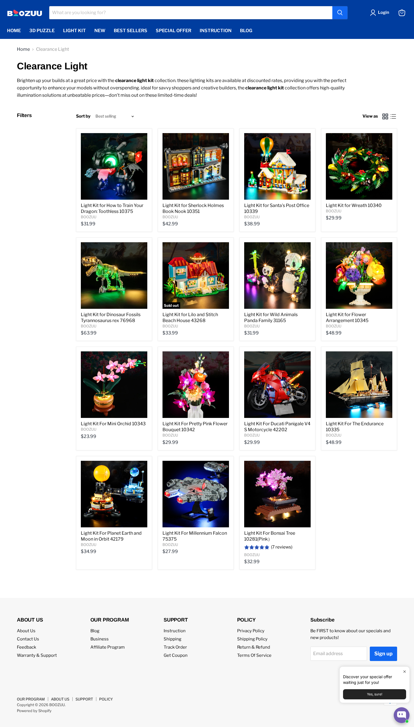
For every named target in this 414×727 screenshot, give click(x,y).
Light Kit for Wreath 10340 (354, 205)
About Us (26, 630)
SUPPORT (84, 699)
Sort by (83, 116)
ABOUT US (60, 699)
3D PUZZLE (42, 30)
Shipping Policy (252, 639)
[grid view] (385, 116)
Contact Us (28, 639)
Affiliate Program (107, 647)
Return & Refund (253, 647)
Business (99, 639)
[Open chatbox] (401, 715)
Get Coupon (176, 655)
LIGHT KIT (74, 30)
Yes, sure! (374, 694)
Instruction (175, 630)
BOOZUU (88, 217)
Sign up (383, 653)
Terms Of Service (254, 655)
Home (23, 49)
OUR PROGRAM (31, 699)
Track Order (175, 647)
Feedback (26, 647)
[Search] (340, 12)
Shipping (172, 639)
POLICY (106, 699)
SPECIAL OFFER (173, 30)
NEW (99, 30)
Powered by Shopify (34, 710)
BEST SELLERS (130, 30)
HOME (14, 30)
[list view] (393, 116)
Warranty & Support (37, 655)
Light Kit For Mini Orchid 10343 (113, 423)
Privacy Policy (250, 630)
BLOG (246, 30)
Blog (94, 630)
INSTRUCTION (216, 30)
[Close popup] (404, 671)
